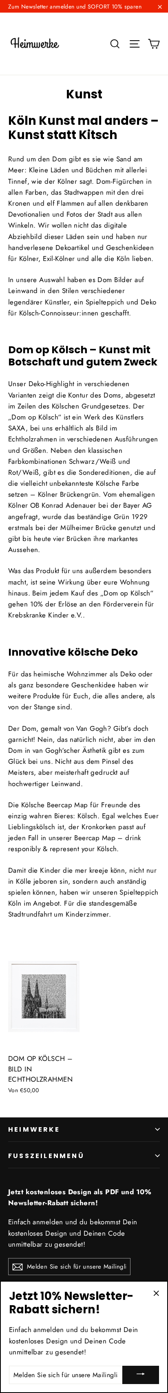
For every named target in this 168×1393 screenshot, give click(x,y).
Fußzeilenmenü (46, 1155)
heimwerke (34, 1129)
